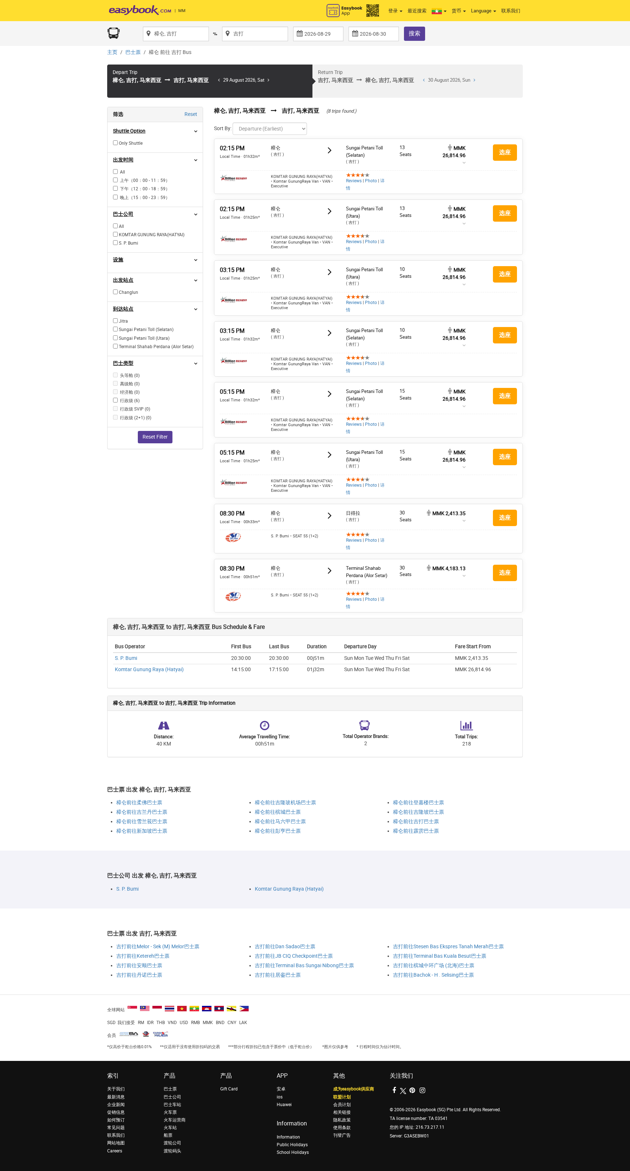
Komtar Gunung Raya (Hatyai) (149, 669)
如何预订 (116, 1120)
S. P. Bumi (126, 658)
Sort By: (223, 128)
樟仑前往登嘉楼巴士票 (418, 803)
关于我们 (116, 1089)
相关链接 (342, 1112)
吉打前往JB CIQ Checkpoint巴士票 (294, 956)
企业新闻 (116, 1104)
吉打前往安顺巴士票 (139, 965)
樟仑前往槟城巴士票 (278, 812)
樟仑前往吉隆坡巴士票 (418, 812)
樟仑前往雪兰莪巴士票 (141, 821)
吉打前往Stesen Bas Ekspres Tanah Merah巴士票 (448, 947)
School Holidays (293, 1152)
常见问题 (116, 1127)
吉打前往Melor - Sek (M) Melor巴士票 (157, 947)
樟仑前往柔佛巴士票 (139, 803)
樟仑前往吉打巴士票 (416, 821)
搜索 (414, 33)
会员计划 (342, 1104)
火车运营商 (175, 1120)
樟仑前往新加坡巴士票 (141, 831)
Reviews (354, 180)
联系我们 (510, 10)
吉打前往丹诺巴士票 (139, 975)
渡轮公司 (172, 1142)
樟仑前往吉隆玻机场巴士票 (285, 803)
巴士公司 (172, 1097)
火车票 (170, 1112)
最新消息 (116, 1097)
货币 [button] (457, 10)
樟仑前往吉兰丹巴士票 (141, 812)
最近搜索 (417, 10)
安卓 (281, 1089)
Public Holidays (292, 1144)
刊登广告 (342, 1135)
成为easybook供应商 (353, 1089)
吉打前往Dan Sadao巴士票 (285, 947)
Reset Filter (155, 437)
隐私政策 (342, 1120)
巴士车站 (172, 1104)
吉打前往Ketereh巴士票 (143, 956)
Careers (114, 1151)
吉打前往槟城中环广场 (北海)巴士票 (433, 965)
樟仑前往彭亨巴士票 (278, 831)
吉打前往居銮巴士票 (278, 975)
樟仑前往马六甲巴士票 (280, 821)
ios (280, 1097)
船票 (168, 1135)
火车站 (170, 1127)
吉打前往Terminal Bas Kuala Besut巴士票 (439, 956)
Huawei (284, 1104)
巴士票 (133, 52)
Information (288, 1137)
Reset (190, 114)
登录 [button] (393, 10)
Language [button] (482, 10)
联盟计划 (342, 1097)
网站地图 (116, 1142)
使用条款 (342, 1127)
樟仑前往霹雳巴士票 (416, 831)
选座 (505, 152)
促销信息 (116, 1112)
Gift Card (229, 1089)
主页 (112, 52)
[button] (439, 11)
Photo (371, 180)
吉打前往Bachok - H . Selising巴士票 (433, 975)
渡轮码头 (172, 1151)
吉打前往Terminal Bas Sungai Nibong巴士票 (304, 965)
